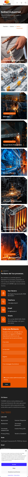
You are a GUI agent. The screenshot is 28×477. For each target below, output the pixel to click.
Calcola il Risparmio (20, 420)
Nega (14, 468)
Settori (12, 26)
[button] (26, 450)
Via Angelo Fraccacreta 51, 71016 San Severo (14, 441)
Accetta (14, 464)
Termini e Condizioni (20, 433)
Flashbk (5, 26)
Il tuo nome (6, 342)
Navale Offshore (9, 173)
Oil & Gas (6, 117)
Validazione (4, 423)
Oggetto (5, 356)
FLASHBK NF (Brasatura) (9, 254)
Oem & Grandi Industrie (12, 88)
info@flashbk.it (12, 311)
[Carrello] (21, 3)
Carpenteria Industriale (12, 145)
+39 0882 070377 (13, 303)
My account (4, 420)
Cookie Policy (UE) (20, 428)
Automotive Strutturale (12, 201)
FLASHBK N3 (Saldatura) (9, 113)
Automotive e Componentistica (10, 228)
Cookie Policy (10, 475)
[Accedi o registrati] (17, 3)
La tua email (6, 349)
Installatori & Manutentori (13, 60)
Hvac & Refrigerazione (11, 257)
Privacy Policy (17, 475)
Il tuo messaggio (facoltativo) (11, 364)
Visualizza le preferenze (14, 472)
